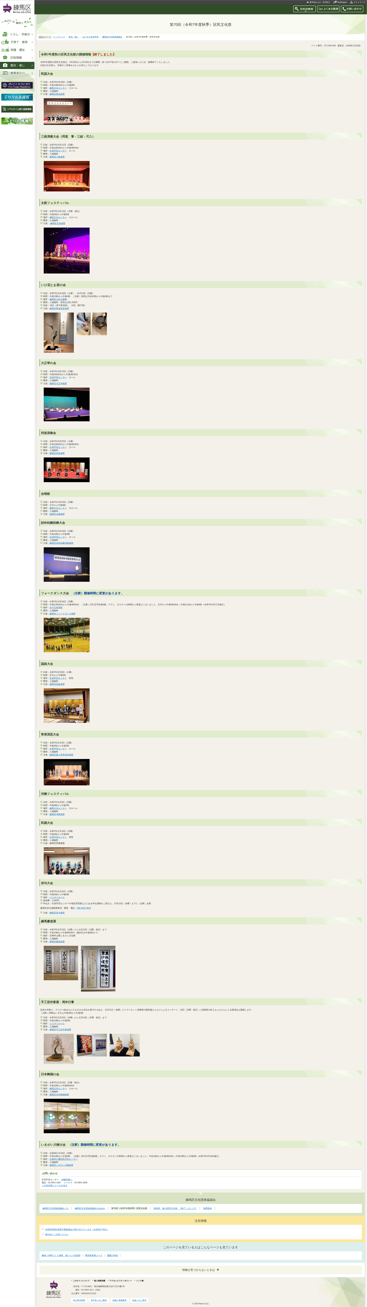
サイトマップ (359, 2)
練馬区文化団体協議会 (112, 37)
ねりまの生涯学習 (90, 37)
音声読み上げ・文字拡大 (320, 2)
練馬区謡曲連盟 (57, 684)
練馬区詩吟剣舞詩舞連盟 (61, 543)
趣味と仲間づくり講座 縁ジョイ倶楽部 (61, 1255)
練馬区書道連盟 (57, 941)
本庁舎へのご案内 (99, 1300)
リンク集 (140, 1281)
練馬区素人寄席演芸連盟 (61, 755)
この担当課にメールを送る (54, 1185)
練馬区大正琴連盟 (58, 383)
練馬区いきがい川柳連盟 (61, 1165)
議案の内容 (112, 1255)
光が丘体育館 (56, 607)
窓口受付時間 (79, 1300)
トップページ (59, 37)
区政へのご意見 (139, 1300)
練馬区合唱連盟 (57, 514)
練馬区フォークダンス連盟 (62, 613)
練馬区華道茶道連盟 (59, 308)
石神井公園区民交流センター (64, 1159)
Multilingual (342, 2)
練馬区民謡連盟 (57, 94)
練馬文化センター (58, 88)
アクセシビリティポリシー (121, 1281)
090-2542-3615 (84, 908)
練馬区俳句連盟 (57, 913)
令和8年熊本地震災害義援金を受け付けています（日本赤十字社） (77, 1229)
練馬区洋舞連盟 (57, 814)
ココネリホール (57, 897)
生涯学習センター (58, 151)
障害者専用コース (93, 1255)
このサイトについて (81, 1281)
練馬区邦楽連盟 (57, 453)
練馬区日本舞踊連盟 (59, 1094)
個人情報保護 (99, 1281)
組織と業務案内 (120, 1300)
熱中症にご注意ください (57, 1234)
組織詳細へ (67, 1179)
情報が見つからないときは (198, 1269)
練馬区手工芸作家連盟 (60, 1029)
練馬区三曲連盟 (57, 157)
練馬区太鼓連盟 (57, 223)
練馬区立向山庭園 (58, 299)
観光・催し (74, 37)
